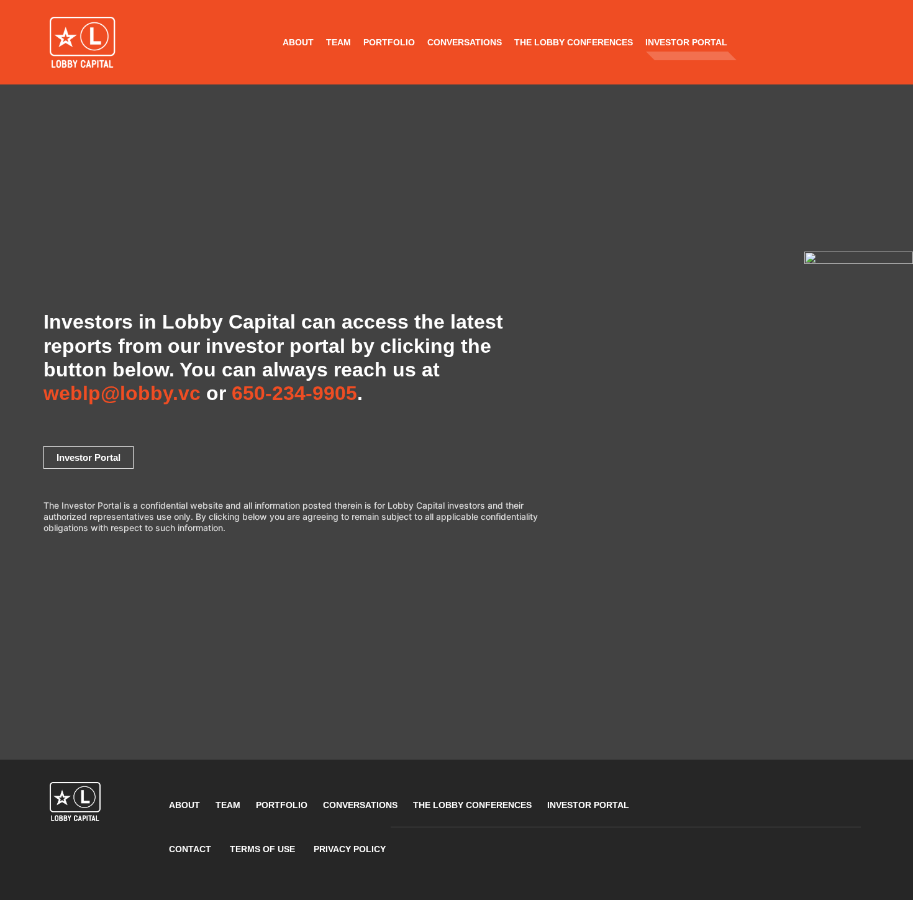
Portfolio (389, 42)
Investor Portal (686, 42)
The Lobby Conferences (573, 42)
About (298, 42)
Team (338, 42)
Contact (190, 849)
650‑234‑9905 (294, 393)
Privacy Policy (350, 849)
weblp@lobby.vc (124, 393)
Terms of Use (262, 849)
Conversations (464, 42)
